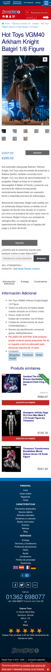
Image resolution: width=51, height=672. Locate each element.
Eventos (25, 524)
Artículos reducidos (25, 515)
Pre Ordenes (28, 2)
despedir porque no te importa (29, 669)
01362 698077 (25, 596)
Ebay (35, 584)
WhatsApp (14, 354)
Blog (26, 531)
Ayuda (25, 553)
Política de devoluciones (25, 546)
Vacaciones (25, 562)
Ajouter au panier (25, 402)
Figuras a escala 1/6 (21, 23)
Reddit (12, 358)
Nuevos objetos (25, 511)
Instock (35, 23)
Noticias (13, 16)
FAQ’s (25, 549)
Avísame (41, 258)
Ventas (38, 2)
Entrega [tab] (25, 281)
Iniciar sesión (9, 16)
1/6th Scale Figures (22, 268)
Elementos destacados (25, 508)
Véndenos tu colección (25, 518)
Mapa (25, 624)
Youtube (28, 584)
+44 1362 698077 (16, 601)
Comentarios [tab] (40, 281)
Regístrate (25, 496)
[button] (45, 59)
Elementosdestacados (17, 2)
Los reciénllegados (7, 2)
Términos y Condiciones (25, 543)
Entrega (25, 540)
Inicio (3, 16)
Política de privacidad (25, 559)
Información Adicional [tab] (9, 282)
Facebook (28, 354)
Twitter (39, 354)
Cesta (25, 499)
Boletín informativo (25, 521)
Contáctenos (6, 16)
